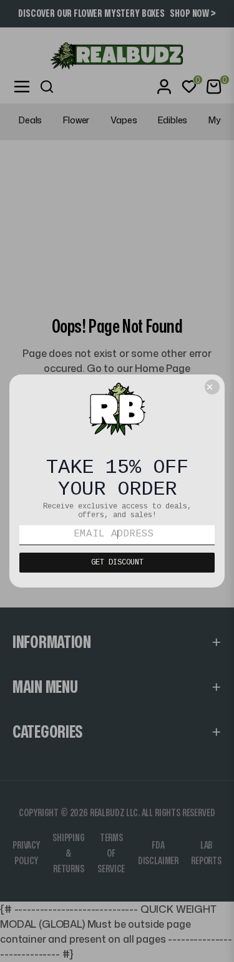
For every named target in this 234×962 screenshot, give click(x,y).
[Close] (212, 386)
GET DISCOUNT (117, 562)
